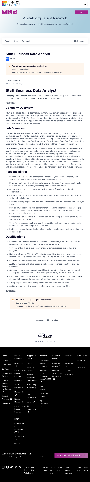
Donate (29, 363)
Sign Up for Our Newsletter (69, 455)
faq (81, 12)
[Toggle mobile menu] (85, 4)
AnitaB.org (28, 473)
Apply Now (10, 103)
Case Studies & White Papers (44, 363)
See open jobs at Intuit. (21, 69)
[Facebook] (9, 12)
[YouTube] (11, 467)
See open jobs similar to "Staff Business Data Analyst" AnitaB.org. (37, 72)
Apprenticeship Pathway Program (20, 373)
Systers (30, 402)
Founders (18, 380)
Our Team (5, 369)
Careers (5, 403)
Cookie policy (50, 341)
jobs (16, 41)
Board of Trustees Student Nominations (6, 384)
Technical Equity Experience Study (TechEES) (45, 374)
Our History (6, 365)
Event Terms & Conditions (69, 470)
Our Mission (6, 360)
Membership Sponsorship (31, 386)
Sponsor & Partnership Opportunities (32, 377)
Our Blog (68, 370)
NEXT (16, 419)
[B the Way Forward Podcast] (20, 467)
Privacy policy (39, 341)
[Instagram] (4, 12)
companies (27, 41)
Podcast (68, 375)
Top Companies (44, 402)
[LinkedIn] (14, 12)
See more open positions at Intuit (45, 320)
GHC (16, 443)
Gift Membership (31, 407)
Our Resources (69, 361)
